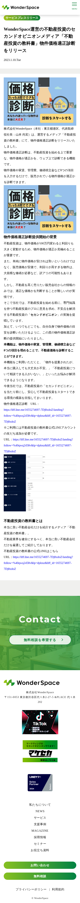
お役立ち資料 (40, 850)
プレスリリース (27, 17)
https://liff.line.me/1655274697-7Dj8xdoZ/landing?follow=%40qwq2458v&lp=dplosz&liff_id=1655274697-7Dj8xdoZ (38, 415)
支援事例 (40, 824)
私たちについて (40, 804)
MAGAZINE (40, 830)
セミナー (40, 843)
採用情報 (40, 837)
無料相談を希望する (40, 640)
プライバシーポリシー (31, 889)
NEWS (40, 811)
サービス (11, 17)
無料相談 (40, 876)
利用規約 (58, 889)
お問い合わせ (40, 865)
